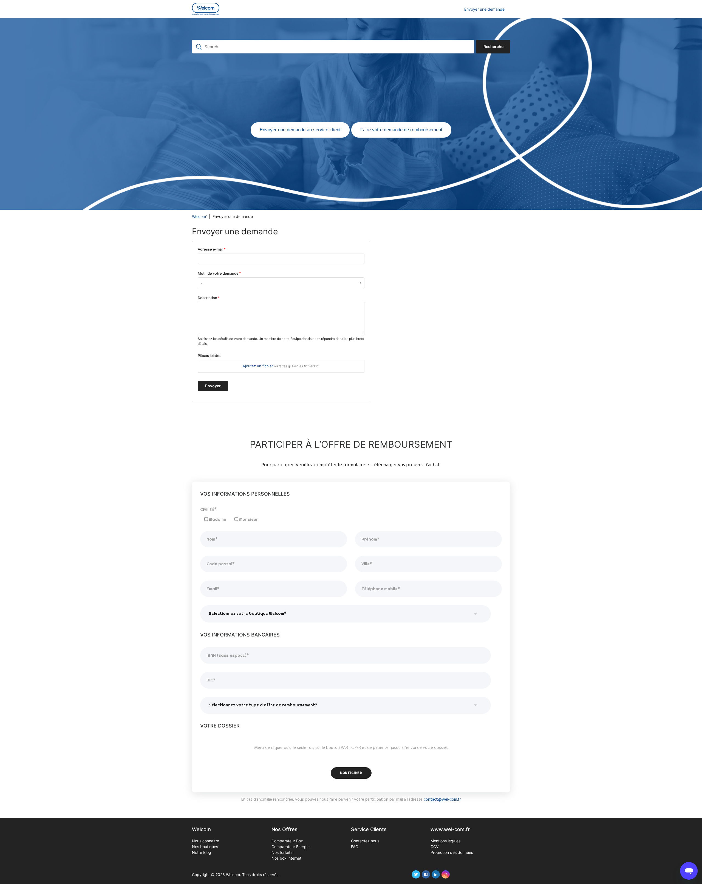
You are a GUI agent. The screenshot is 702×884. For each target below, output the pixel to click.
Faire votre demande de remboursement (401, 129)
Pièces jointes (209, 355)
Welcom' (199, 216)
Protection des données (452, 852)
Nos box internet (286, 858)
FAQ (354, 846)
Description (207, 297)
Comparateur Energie (290, 846)
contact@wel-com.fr (442, 799)
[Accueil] (205, 9)
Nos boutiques (205, 846)
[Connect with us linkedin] (436, 874)
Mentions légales (445, 840)
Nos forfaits (281, 852)
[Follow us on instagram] (445, 874)
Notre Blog (201, 852)
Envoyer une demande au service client (300, 129)
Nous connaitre (205, 840)
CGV (434, 846)
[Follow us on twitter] (416, 874)
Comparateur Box (287, 840)
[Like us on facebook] (426, 874)
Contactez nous (365, 840)
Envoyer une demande (484, 9)
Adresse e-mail (210, 249)
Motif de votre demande (218, 273)
